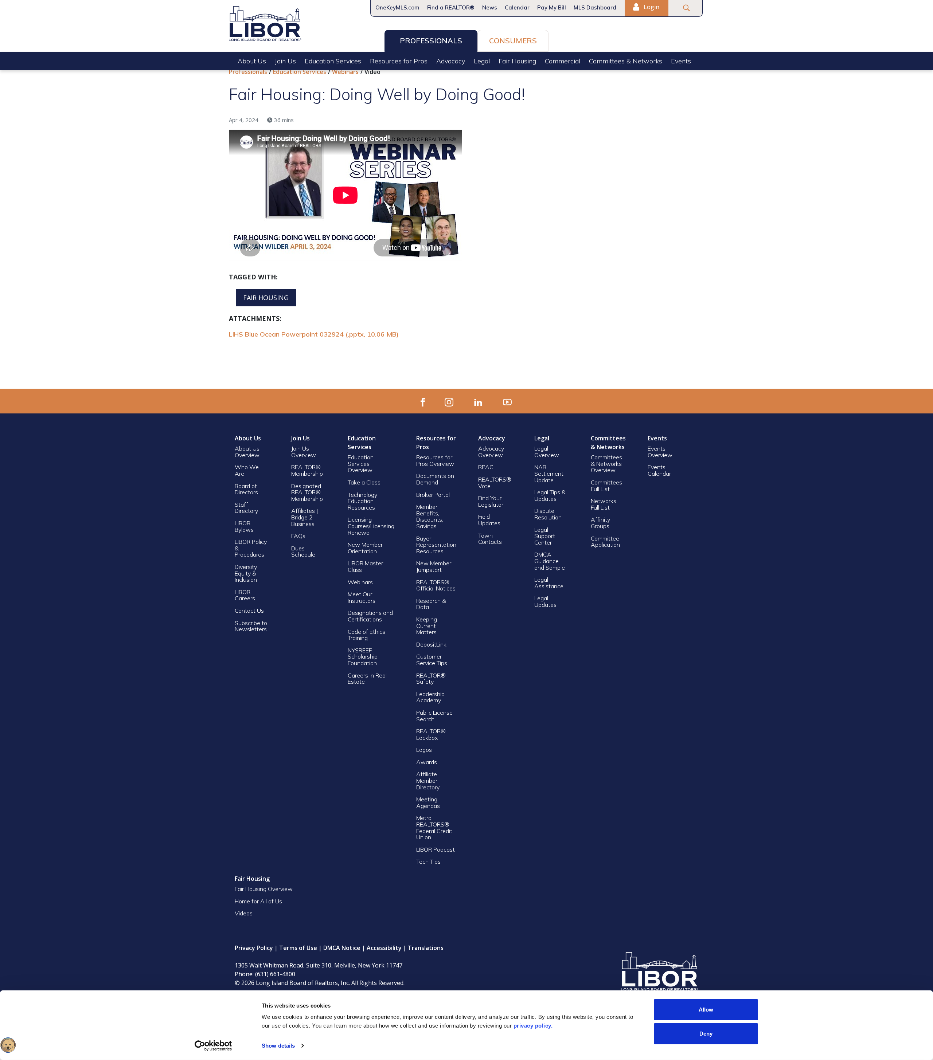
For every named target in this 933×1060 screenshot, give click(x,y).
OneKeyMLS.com (397, 7)
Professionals (431, 40)
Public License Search (434, 716)
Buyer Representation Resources (436, 545)
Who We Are (247, 470)
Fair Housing (517, 61)
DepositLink (431, 644)
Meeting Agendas (428, 802)
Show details (278, 1046)
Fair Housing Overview (264, 888)
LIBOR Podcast (435, 849)
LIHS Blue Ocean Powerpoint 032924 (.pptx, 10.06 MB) (314, 334)
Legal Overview (546, 452)
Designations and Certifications (370, 616)
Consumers (513, 40)
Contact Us (249, 610)
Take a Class (364, 482)
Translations (426, 948)
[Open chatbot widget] (8, 1045)
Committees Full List (606, 485)
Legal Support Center (544, 536)
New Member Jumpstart (433, 566)
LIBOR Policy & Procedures (251, 548)
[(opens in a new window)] (422, 401)
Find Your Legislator (490, 501)
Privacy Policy (254, 948)
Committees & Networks (625, 61)
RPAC (485, 467)
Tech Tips (428, 861)
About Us (252, 61)
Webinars (345, 72)
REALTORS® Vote (494, 483)
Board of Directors (246, 489)
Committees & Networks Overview (606, 464)
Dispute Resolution (548, 514)
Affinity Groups (600, 523)
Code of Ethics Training (366, 635)
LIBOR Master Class (365, 566)
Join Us (285, 61)
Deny (706, 1033)
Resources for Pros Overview (435, 460)
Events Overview (660, 452)
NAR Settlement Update (548, 473)
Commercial (562, 61)
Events (681, 61)
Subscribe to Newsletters (251, 626)
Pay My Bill (551, 7)
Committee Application (605, 542)
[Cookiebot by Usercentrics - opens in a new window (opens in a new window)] (213, 1045)
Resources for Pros (399, 61)
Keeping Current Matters (426, 626)
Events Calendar (659, 470)
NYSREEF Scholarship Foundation (363, 657)
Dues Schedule (303, 551)
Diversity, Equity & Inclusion (246, 573)
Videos (244, 913)
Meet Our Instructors (361, 597)
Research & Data (431, 604)
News (489, 7)
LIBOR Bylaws (244, 526)
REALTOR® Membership (307, 470)
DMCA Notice (341, 948)
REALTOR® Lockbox (431, 734)
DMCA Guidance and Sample (549, 561)
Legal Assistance (549, 583)
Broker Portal (433, 494)
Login (650, 7)
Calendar (517, 7)
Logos (424, 749)
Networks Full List (603, 504)
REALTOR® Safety (431, 679)
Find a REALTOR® (451, 7)
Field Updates (489, 520)
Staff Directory (246, 508)
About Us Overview (247, 452)
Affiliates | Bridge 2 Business (304, 517)
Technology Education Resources (362, 501)
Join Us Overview (303, 452)
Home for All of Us (258, 901)
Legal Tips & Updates (550, 495)
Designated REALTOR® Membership (307, 492)
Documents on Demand (435, 479)
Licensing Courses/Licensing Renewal (371, 526)
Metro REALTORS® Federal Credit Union (434, 827)
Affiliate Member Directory (428, 780)
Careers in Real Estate (367, 679)
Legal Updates (545, 601)
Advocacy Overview (491, 452)
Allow (706, 1009)
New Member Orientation (365, 548)
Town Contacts (490, 539)
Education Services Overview (361, 464)
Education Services (333, 61)
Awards (426, 762)
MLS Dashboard (595, 7)
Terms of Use (298, 948)
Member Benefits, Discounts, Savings (429, 516)
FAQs (298, 535)
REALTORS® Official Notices (436, 585)
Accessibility (384, 948)
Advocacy (450, 61)
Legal (482, 61)
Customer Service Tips (431, 660)
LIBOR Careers (245, 595)
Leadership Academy (430, 697)
